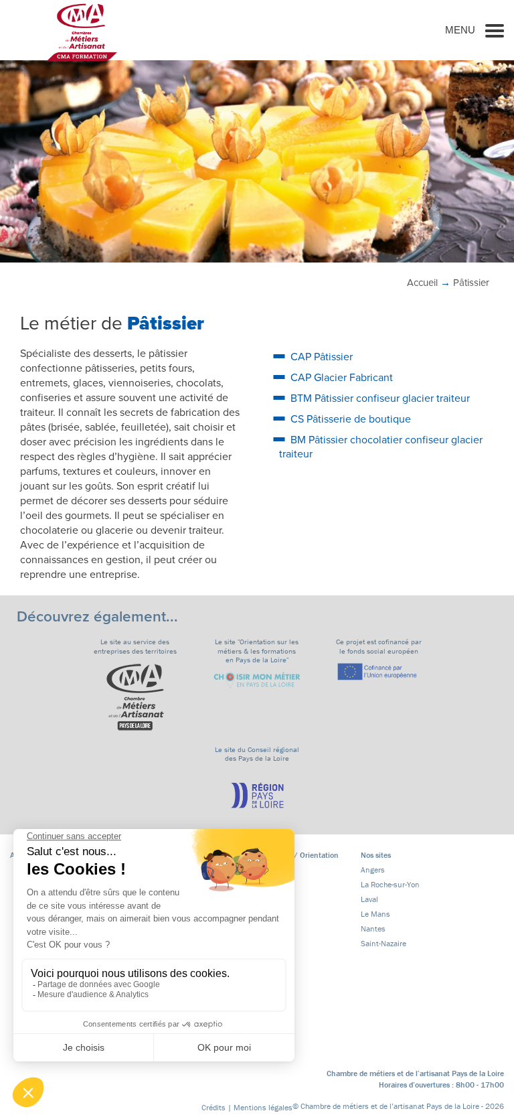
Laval (369, 899)
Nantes (373, 928)
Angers (373, 870)
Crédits (213, 1107)
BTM (380, 398)
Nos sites (376, 855)
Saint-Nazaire (383, 943)
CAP (321, 357)
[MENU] (494, 30)
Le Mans (375, 914)
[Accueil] (82, 32)
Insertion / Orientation (300, 855)
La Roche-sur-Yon (390, 884)
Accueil (422, 283)
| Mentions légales (260, 1107)
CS (350, 419)
